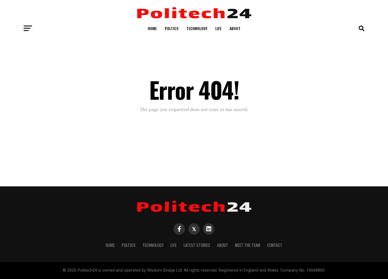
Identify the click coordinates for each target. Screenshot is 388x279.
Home (152, 28)
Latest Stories (196, 245)
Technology (196, 28)
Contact (274, 245)
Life (218, 28)
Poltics (171, 28)
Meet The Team (247, 245)
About (235, 28)
